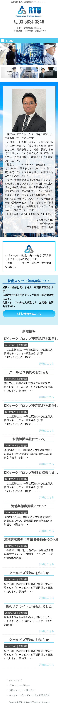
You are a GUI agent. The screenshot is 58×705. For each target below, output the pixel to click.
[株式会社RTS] (29, 16)
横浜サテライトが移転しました (29, 606)
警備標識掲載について (29, 439)
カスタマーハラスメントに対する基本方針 (29, 695)
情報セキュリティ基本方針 (22, 690)
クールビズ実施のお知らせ (29, 372)
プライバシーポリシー (19, 685)
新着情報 (22, 345)
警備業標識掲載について (29, 506)
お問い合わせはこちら (29, 313)
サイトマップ (15, 680)
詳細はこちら (46, 363)
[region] (29, 54)
